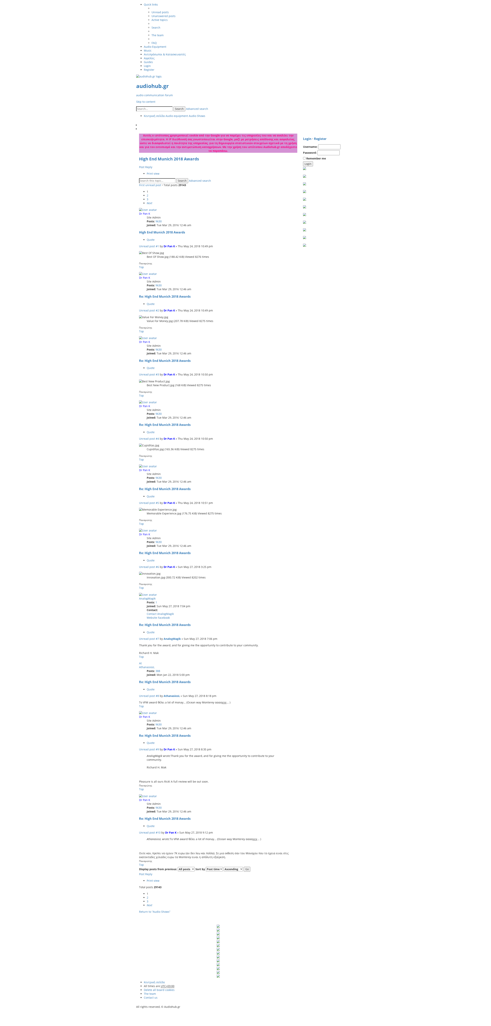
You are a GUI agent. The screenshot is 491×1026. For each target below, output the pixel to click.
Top (141, 267)
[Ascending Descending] (233, 869)
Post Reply (145, 167)
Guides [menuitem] (148, 62)
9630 (159, 221)
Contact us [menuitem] (150, 997)
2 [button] (147, 195)
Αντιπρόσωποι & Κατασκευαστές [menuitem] (165, 54)
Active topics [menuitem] (160, 20)
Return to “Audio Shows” (154, 911)
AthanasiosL (147, 667)
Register (320, 139)
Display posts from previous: (158, 869)
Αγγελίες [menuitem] (149, 58)
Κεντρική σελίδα (154, 982)
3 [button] (147, 199)
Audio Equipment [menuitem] (155, 46)
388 (158, 671)
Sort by (200, 869)
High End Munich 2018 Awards (169, 159)
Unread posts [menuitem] (160, 12)
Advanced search (197, 109)
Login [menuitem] (147, 66)
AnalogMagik (147, 598)
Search (179, 109)
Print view (153, 173)
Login (307, 139)
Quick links (151, 4)
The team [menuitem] (158, 35)
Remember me (316, 158)
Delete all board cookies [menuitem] (159, 990)
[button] (149, 203)
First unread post (150, 185)
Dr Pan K (144, 213)
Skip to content (145, 102)
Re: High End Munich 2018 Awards (165, 296)
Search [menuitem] (156, 27)
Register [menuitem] (149, 69)
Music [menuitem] (148, 50)
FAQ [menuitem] (154, 43)
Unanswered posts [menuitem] (163, 16)
